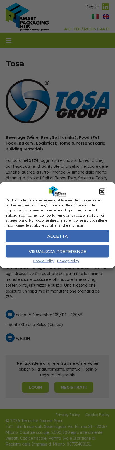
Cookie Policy (43, 261)
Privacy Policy (68, 261)
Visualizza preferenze (57, 251)
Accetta (57, 236)
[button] (102, 191)
